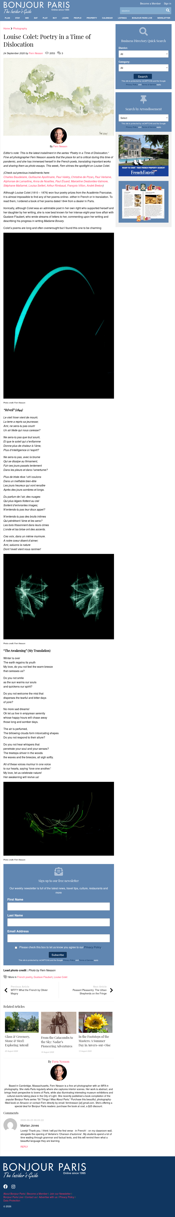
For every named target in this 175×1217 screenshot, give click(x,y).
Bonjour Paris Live (142, 18)
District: (123, 48)
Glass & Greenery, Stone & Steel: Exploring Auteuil (17, 1041)
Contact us (31, 1197)
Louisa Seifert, (38, 185)
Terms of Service (86, 960)
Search (143, 76)
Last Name (15, 915)
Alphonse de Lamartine (17, 181)
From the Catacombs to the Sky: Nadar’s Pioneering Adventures (57, 1042)
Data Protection (11, 1200)
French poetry (24, 977)
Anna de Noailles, (44, 181)
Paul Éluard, (63, 181)
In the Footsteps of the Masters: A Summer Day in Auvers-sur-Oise (95, 1041)
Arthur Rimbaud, (57, 185)
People (77, 18)
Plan (7, 18)
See (27, 18)
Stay (17, 18)
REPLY (24, 1146)
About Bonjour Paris (14, 1193)
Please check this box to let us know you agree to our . (60, 947)
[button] (22, 1041)
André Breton (95, 185)
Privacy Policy (92, 947)
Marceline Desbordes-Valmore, (89, 181)
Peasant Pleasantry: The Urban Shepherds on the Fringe (90, 990)
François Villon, (77, 185)
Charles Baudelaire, (15, 177)
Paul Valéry (63, 177)
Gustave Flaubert (43, 977)
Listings (122, 18)
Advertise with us (48, 1197)
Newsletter (163, 18)
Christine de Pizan (82, 177)
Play (45, 18)
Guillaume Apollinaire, (41, 177)
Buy (55, 18)
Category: (124, 61)
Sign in (167, 3)
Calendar (107, 18)
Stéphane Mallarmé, (16, 185)
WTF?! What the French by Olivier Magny (29, 990)
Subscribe (58, 955)
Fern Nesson (36, 53)
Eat (36, 18)
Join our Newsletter (60, 1193)
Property (92, 18)
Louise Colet (60, 977)
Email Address (18, 931)
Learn (65, 18)
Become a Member (150, 3)
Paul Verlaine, (103, 177)
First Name (15, 899)
